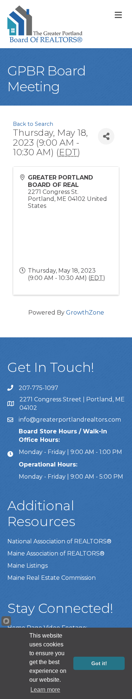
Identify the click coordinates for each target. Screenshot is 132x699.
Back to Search (33, 124)
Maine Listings (27, 565)
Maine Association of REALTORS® (55, 553)
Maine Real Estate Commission (51, 577)
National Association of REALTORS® (59, 541)
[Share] (106, 136)
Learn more (45, 689)
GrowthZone (85, 312)
